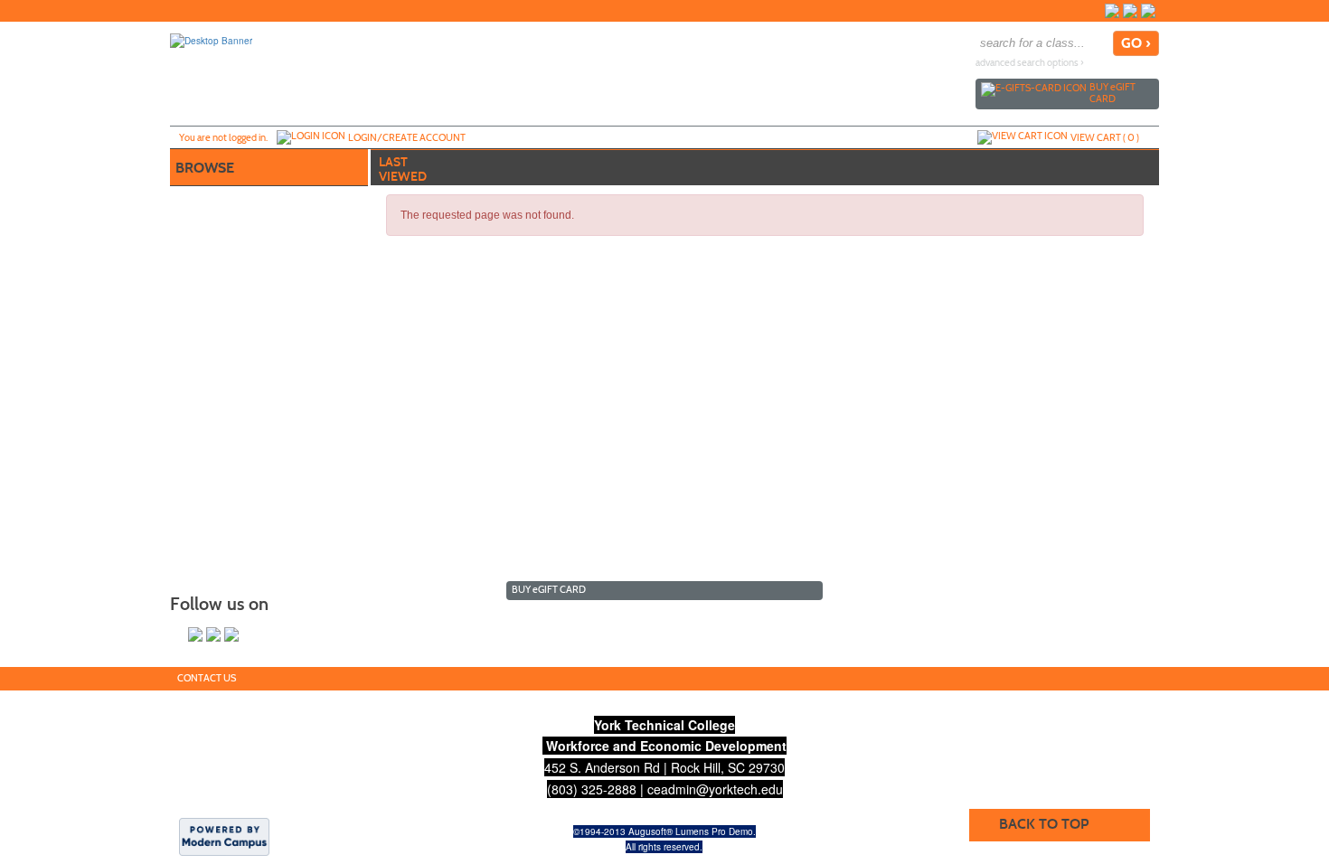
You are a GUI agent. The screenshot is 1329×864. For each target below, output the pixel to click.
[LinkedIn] (1148, 11)
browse (204, 167)
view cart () (1104, 137)
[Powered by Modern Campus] (224, 836)
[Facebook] (1112, 11)
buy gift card (1112, 92)
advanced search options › (1030, 63)
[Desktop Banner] (211, 39)
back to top (1044, 823)
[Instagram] (1130, 11)
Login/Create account (407, 137)
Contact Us (206, 678)
